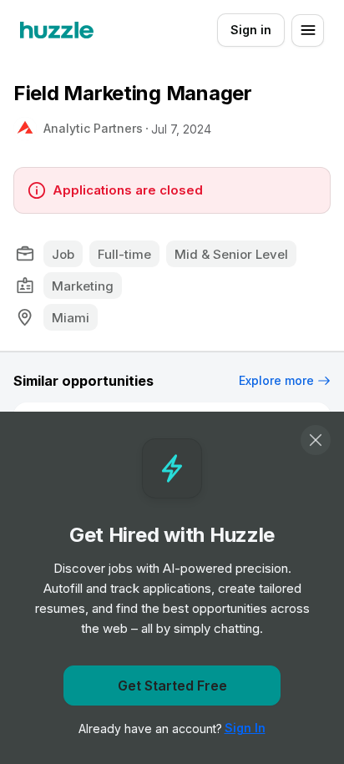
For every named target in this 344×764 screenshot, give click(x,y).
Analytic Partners (93, 128)
